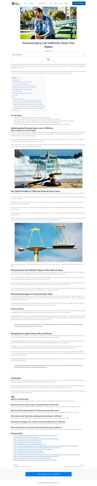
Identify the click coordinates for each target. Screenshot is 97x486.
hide (18, 78)
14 (24, 381)
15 (70, 385)
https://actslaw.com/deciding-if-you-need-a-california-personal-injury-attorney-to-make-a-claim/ (36, 456)
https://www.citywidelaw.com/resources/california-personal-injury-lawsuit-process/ (33, 449)
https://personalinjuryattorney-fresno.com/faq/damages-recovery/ (29, 453)
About (60, 3)
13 (69, 342)
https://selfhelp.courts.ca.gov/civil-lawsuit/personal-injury (27, 440)
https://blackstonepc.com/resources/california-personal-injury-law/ (29, 444)
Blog (56, 3)
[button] (84, 54)
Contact (66, 3)
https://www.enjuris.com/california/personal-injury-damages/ (28, 451)
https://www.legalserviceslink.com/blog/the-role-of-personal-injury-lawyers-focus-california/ (35, 460)
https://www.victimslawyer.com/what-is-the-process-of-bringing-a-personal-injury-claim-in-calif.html (37, 447)
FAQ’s (50, 3)
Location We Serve (42, 3)
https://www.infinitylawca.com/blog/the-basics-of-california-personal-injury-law (32, 458)
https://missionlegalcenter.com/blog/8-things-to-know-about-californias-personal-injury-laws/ (35, 435)
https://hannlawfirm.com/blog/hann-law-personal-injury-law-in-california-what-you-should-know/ (36, 439)
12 (47, 346)
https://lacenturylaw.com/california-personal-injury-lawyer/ (27, 442)
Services (31, 3)
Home (25, 3)
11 (50, 297)
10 (70, 295)
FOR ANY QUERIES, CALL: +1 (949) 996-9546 (48, 474)
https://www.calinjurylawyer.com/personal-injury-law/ (26, 437)
